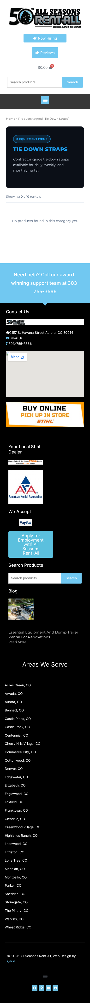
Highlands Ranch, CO (21, 835)
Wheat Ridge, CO (18, 927)
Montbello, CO (16, 877)
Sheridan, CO (15, 894)
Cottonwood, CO (17, 760)
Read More (17, 642)
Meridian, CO (15, 869)
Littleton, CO (14, 852)
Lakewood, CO (16, 844)
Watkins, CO (14, 919)
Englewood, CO (16, 794)
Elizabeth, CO (15, 785)
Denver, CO (14, 769)
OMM (11, 961)
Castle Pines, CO (18, 719)
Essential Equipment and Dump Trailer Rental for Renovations (43, 634)
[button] (45, 100)
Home (10, 118)
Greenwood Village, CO (22, 827)
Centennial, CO (16, 735)
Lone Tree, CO (16, 860)
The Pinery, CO (16, 910)
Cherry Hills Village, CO (22, 743)
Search (72, 82)
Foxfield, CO (14, 802)
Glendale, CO (15, 819)
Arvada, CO (14, 694)
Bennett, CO (14, 710)
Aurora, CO (13, 702)
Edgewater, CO (16, 777)
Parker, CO (13, 885)
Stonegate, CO (16, 902)
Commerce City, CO (20, 752)
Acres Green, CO (18, 685)
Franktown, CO (16, 810)
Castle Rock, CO (17, 727)
